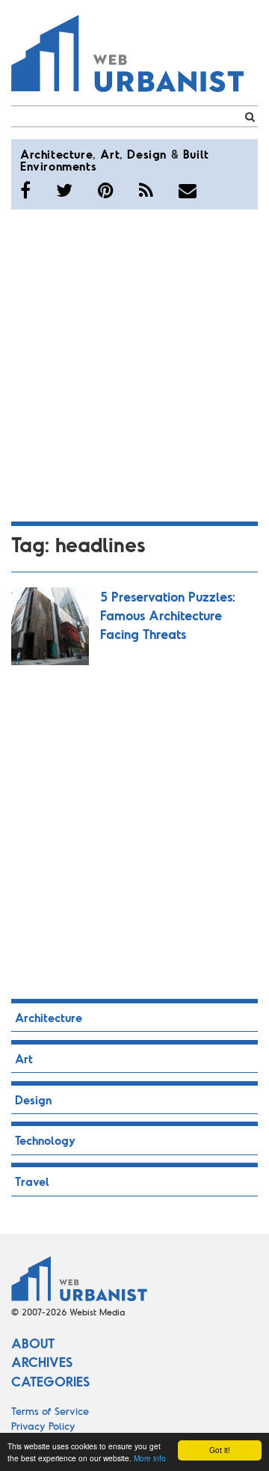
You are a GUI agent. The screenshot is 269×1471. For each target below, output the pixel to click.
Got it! (219, 1449)
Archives (41, 1362)
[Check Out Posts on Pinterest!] (106, 190)
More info (150, 1458)
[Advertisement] (134, 363)
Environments (58, 166)
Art (110, 154)
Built (196, 154)
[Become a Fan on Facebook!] (25, 190)
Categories (50, 1381)
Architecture (56, 154)
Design (147, 154)
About (33, 1343)
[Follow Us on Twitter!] (64, 190)
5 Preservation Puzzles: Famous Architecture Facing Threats (167, 615)
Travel (32, 1181)
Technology (45, 1140)
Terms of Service (50, 1410)
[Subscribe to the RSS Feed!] (146, 190)
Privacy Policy (43, 1425)
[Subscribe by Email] (187, 190)
